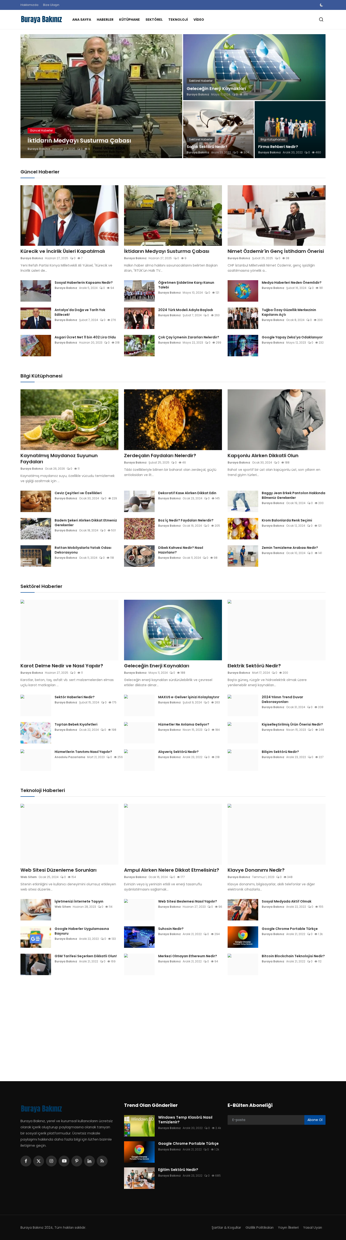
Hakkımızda (29, 5)
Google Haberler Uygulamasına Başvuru (82, 931)
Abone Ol (314, 1119)
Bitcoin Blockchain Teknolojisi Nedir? (293, 956)
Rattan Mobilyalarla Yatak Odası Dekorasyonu (83, 550)
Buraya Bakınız (39, 149)
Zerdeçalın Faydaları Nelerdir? (160, 455)
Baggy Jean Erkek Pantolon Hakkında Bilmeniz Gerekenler (293, 495)
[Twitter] (38, 1161)
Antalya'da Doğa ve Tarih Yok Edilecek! (80, 312)
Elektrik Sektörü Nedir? (254, 666)
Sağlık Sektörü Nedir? (207, 146)
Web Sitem (28, 877)
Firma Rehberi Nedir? (278, 146)
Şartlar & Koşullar (226, 1227)
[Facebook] (25, 1161)
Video (198, 19)
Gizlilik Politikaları (259, 1227)
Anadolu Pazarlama (70, 757)
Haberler (105, 19)
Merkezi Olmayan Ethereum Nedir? (187, 956)
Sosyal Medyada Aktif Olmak (286, 901)
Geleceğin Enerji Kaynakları (216, 88)
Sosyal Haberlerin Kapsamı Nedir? (84, 282)
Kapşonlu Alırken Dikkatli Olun (263, 455)
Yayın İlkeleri (288, 1227)
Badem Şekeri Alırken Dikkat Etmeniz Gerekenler (86, 522)
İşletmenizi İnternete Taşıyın (79, 901)
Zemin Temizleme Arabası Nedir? (290, 547)
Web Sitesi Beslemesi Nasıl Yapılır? (187, 901)
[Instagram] (51, 1161)
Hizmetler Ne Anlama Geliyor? (183, 724)
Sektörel (154, 19)
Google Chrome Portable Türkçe (290, 928)
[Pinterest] (76, 1161)
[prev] (28, 96)
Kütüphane (129, 19)
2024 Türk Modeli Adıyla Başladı (185, 310)
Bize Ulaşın (51, 5)
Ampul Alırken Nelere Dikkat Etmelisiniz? (171, 870)
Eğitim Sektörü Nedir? (178, 1169)
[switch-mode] (322, 5)
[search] (321, 19)
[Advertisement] (161, 1025)
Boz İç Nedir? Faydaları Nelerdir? (185, 520)
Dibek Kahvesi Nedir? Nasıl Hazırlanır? (180, 550)
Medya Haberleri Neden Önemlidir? (292, 282)
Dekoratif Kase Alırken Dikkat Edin (187, 493)
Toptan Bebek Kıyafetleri (76, 724)
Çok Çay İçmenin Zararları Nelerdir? (188, 337)
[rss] (102, 1161)
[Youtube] (64, 1161)
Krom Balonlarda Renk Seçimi (287, 520)
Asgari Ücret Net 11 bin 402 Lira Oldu (85, 337)
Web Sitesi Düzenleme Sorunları (58, 870)
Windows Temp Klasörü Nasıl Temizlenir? (185, 1120)
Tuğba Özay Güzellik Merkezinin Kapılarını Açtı (289, 312)
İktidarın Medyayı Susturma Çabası (166, 251)
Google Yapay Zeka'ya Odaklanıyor (292, 337)
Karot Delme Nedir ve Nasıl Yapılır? (61, 666)
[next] (174, 96)
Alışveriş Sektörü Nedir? (178, 751)
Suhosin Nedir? (171, 928)
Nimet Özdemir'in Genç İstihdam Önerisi (276, 251)
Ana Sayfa (81, 19)
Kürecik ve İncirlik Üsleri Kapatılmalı (62, 251)
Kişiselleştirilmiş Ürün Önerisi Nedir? (292, 724)
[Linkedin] (89, 1161)
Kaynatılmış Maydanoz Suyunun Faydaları (59, 458)
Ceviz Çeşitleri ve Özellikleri (78, 493)
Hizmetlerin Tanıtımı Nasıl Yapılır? (83, 751)
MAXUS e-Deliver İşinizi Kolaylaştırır (188, 697)
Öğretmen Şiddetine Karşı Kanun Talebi (186, 285)
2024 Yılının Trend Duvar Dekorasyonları (282, 699)
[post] (101, 96)
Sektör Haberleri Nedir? (75, 697)
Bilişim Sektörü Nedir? (280, 751)
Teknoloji (178, 19)
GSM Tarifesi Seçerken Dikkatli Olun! (86, 956)
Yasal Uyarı (312, 1227)
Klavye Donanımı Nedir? (256, 870)
